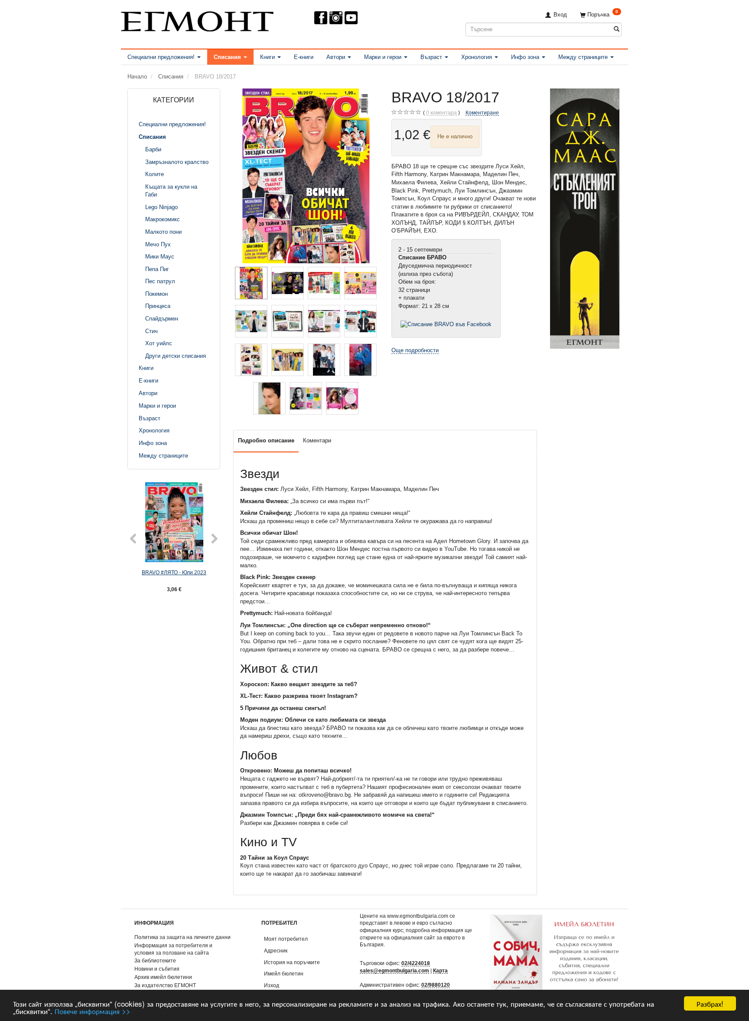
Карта (440, 970)
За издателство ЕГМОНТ (165, 985)
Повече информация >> (92, 1010)
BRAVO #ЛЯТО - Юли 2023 (174, 572)
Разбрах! (710, 1003)
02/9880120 (435, 985)
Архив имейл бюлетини (163, 977)
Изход (271, 985)
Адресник (275, 950)
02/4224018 (415, 963)
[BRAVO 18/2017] (306, 175)
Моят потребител (286, 939)
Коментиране (482, 112)
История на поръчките (292, 962)
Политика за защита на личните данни (182, 937)
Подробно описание (266, 440)
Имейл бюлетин (283, 973)
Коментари (317, 440)
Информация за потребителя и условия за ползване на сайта (173, 949)
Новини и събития (156, 969)
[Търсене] (616, 29)
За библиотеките (155, 960)
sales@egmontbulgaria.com (394, 970)
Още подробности (415, 350)
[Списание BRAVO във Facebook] (446, 324)
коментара (441, 112)
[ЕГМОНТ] (197, 19)
